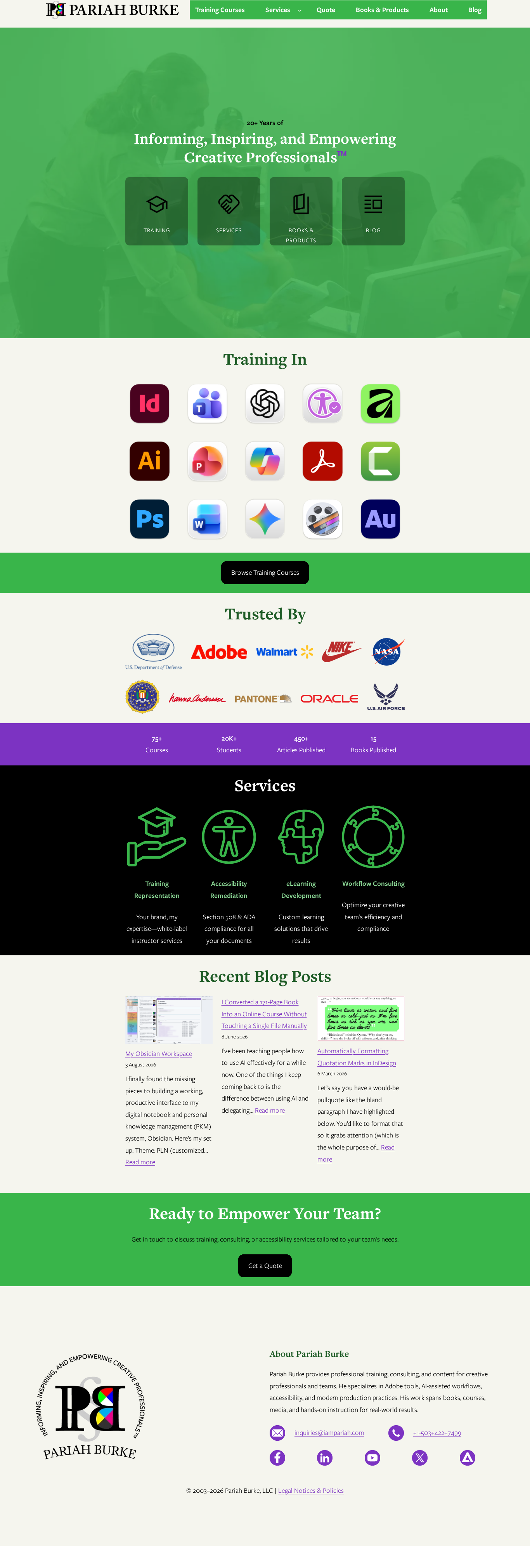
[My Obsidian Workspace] (169, 1022)
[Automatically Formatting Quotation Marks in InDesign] (361, 1020)
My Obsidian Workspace (158, 1053)
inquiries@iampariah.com (329, 1432)
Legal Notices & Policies (311, 1490)
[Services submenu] (300, 10)
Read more (140, 1162)
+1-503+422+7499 (437, 1432)
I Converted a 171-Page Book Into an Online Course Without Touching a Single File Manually (264, 1013)
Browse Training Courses (265, 572)
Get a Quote (265, 1265)
